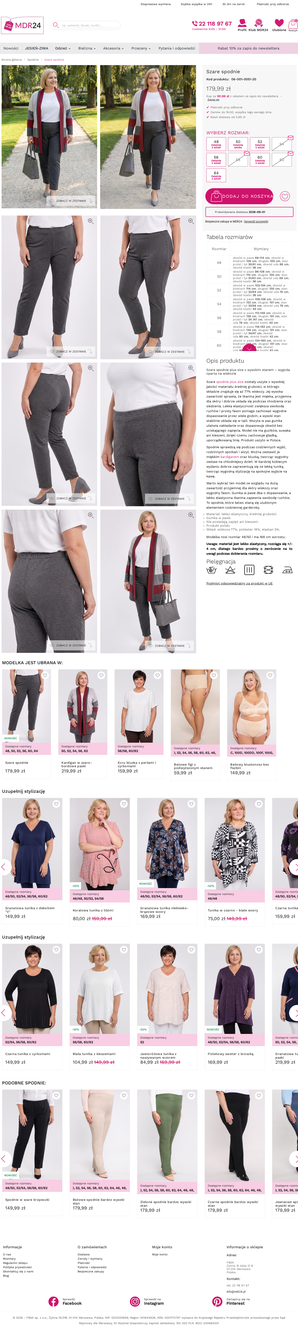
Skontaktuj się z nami (18, 1271)
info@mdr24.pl (236, 1291)
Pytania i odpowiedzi (92, 1267)
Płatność (84, 1262)
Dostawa (84, 1254)
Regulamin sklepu (15, 1262)
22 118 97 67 (215, 23)
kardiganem (230, 457)
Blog (6, 1275)
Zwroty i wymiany (90, 1258)
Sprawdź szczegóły (256, 221)
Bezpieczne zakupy (91, 1271)
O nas (7, 1254)
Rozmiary (9, 1258)
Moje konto (159, 1254)
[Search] (56, 25)
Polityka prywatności (17, 1267)
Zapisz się (213, 99)
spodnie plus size (229, 382)
